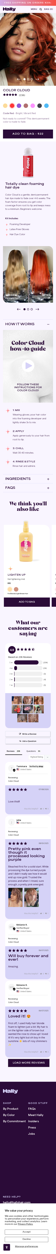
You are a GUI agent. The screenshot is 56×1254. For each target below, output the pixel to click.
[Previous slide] (18, 79)
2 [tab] (28, 79)
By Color (9, 1115)
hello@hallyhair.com (16, 1202)
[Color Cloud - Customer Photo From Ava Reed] (28, 709)
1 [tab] (25, 79)
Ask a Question (29, 741)
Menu (34, 9)
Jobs (31, 1134)
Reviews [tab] (10, 751)
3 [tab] (32, 79)
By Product (10, 1109)
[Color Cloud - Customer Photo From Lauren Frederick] (17, 709)
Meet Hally (35, 1115)
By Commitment (14, 1121)
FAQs (32, 1109)
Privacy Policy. (25, 1224)
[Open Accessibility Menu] (6, 1247)
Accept (27, 1232)
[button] (42, 808)
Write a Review (29, 734)
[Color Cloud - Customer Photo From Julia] (17, 700)
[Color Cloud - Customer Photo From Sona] (22, 718)
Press (32, 1127)
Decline (27, 1239)
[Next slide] (37, 79)
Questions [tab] (31, 751)
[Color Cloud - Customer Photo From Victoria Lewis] (39, 700)
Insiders (33, 1121)
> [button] (28, 1063)
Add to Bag (27, 602)
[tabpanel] (28, 47)
